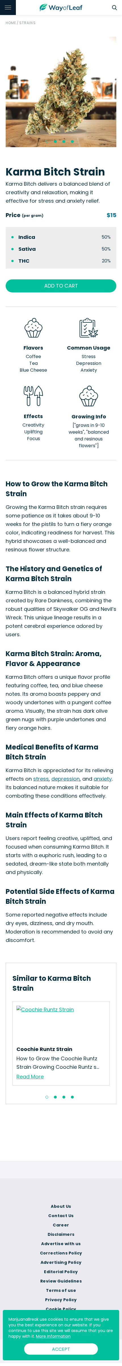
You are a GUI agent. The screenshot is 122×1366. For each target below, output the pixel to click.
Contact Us (60, 1216)
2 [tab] (55, 141)
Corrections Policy (61, 1253)
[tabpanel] (61, 92)
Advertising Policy (61, 1262)
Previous (8, 1045)
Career (61, 1225)
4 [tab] (72, 141)
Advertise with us (61, 1244)
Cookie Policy (61, 1309)
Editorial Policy (61, 1272)
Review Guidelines (61, 1281)
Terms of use (61, 1290)
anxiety (103, 778)
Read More (30, 1076)
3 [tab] (63, 141)
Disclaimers (61, 1234)
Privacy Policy (61, 1300)
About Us (61, 1206)
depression (65, 778)
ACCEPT (61, 1349)
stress (41, 778)
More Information (53, 1336)
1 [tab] (46, 141)
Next (114, 1045)
